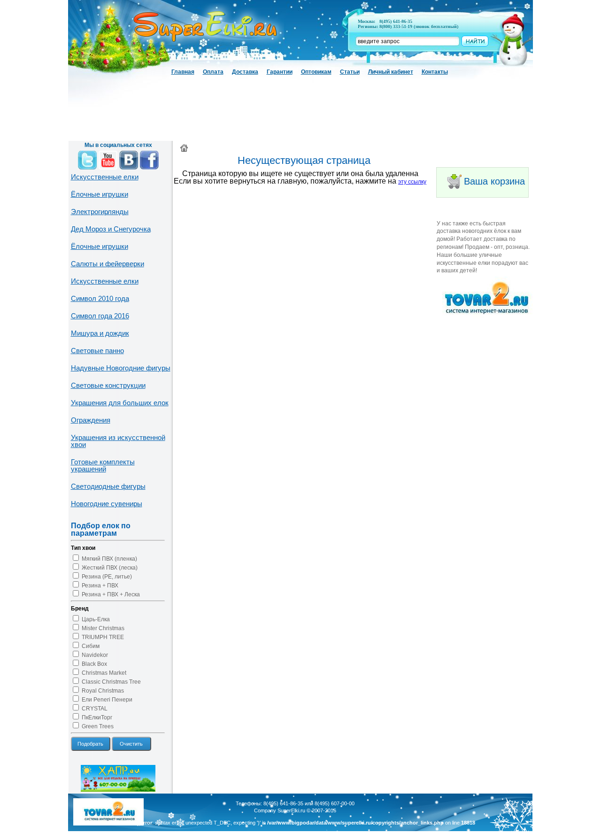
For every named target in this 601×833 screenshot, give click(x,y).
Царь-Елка (96, 619)
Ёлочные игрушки (99, 194)
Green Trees (98, 726)
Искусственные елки (105, 177)
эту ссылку (412, 181)
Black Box (94, 664)
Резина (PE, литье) (107, 576)
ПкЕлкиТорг (97, 717)
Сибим (91, 646)
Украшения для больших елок (120, 403)
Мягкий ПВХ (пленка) (109, 558)
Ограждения (90, 420)
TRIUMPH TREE (103, 637)
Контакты (435, 72)
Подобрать (90, 744)
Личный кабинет (390, 72)
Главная (182, 72)
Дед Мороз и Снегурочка (111, 229)
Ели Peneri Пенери (107, 699)
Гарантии (280, 72)
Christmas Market (104, 673)
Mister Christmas (103, 628)
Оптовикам (316, 72)
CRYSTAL (95, 708)
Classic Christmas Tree (111, 682)
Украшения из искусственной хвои (118, 440)
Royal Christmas (103, 690)
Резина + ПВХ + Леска (111, 594)
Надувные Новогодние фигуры (120, 368)
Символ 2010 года (100, 298)
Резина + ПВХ (100, 585)
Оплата (213, 72)
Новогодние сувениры (106, 504)
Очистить (131, 744)
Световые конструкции (108, 385)
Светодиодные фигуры (108, 486)
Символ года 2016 (100, 316)
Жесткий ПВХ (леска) (110, 567)
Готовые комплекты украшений (103, 465)
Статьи (350, 72)
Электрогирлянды (100, 212)
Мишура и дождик (100, 333)
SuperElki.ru (291, 810)
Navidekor (95, 655)
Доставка (245, 72)
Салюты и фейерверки (107, 264)
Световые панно (97, 351)
